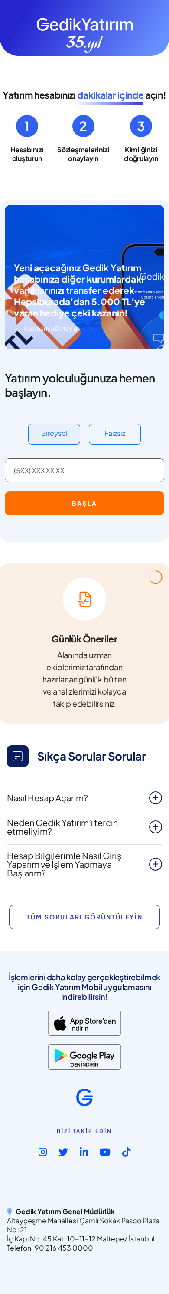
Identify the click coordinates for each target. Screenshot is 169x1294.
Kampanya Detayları (52, 328)
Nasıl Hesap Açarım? (47, 797)
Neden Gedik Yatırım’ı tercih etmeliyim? (62, 826)
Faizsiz (114, 433)
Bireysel (54, 433)
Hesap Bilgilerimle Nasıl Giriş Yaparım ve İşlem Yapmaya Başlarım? (64, 864)
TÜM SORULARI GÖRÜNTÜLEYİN (84, 917)
